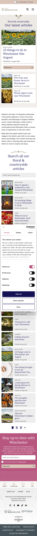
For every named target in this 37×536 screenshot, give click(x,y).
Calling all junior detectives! (22, 338)
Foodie (16, 213)
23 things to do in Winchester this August (15, 53)
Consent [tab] (7, 232)
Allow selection (18, 300)
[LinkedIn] (26, 505)
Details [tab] (18, 232)
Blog (28, 491)
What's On (11, 491)
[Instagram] (10, 505)
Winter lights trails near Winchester (23, 94)
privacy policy (22, 462)
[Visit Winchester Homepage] (9, 9)
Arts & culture (19, 182)
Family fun (17, 380)
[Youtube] (18, 505)
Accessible (18, 334)
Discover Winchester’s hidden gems (24, 416)
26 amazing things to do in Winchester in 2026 (23, 202)
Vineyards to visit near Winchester (22, 323)
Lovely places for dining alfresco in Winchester (22, 385)
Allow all (18, 294)
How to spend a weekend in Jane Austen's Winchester (24, 187)
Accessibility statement (25, 530)
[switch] (32, 272)
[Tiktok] (22, 505)
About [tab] (30, 232)
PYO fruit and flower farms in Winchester (21, 80)
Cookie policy (7, 530)
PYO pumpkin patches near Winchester (21, 400)
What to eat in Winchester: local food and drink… (22, 218)
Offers (20, 491)
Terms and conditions (11, 527)
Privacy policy (28, 527)
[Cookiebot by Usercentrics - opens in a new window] (26, 227)
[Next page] (25, 427)
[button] (16, 2)
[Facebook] (14, 505)
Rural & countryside (20, 410)
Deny (18, 307)
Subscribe (6, 466)
